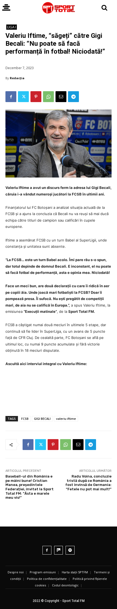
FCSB (25, 419)
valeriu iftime (66, 419)
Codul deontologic (65, 585)
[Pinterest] (35, 96)
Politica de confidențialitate (47, 579)
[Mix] (58, 550)
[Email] (61, 96)
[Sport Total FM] (58, 8)
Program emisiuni (43, 572)
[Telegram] (73, 96)
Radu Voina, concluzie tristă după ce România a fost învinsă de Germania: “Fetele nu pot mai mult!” (88, 482)
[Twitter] (23, 96)
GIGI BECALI (42, 419)
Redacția (17, 78)
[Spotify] (70, 550)
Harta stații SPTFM (75, 572)
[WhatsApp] (48, 96)
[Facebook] (10, 96)
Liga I (11, 27)
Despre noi (16, 572)
